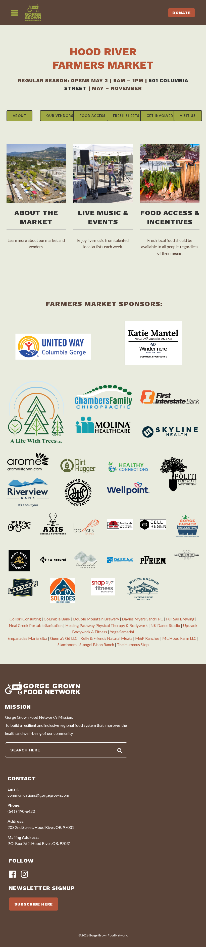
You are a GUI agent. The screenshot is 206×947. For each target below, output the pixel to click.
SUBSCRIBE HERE (33, 904)
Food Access (93, 116)
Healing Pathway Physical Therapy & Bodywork (106, 625)
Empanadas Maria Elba (27, 638)
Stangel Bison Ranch (96, 644)
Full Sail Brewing (180, 618)
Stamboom (67, 644)
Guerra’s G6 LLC (64, 638)
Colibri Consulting (25, 618)
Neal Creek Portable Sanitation (36, 625)
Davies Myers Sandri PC (142, 618)
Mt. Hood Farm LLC (179, 638)
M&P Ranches (147, 638)
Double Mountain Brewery (96, 618)
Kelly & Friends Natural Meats (106, 638)
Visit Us (188, 116)
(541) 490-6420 (21, 811)
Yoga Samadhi (122, 631)
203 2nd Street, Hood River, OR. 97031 (41, 827)
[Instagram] (24, 874)
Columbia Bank (57, 618)
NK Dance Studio (165, 625)
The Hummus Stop (133, 644)
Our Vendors (59, 116)
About (19, 116)
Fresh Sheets (126, 116)
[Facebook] (12, 874)
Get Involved (159, 116)
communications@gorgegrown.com (38, 795)
